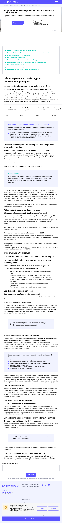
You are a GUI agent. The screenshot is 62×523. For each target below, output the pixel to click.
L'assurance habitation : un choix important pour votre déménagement (26, 62)
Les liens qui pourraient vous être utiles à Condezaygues (23, 60)
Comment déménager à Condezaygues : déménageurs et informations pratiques (29, 52)
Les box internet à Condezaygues (16, 67)
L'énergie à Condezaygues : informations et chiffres (21, 50)
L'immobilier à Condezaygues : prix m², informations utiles (23, 69)
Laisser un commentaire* (10, 463)
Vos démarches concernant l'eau (16, 64)
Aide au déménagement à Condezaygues (18, 55)
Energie (24, 502)
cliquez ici (51, 478)
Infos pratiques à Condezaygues (16, 57)
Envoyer (31, 474)
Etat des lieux (45, 502)
